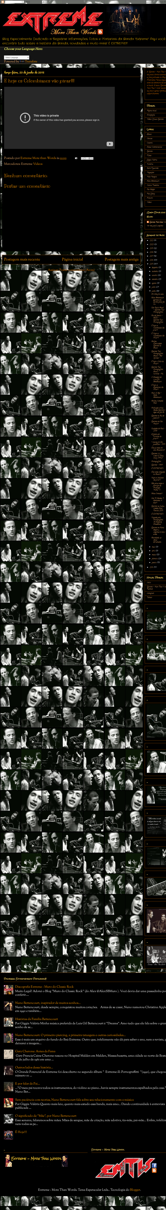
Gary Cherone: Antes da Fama (35, 1051)
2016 (152, 260)
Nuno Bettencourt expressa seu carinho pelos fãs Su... (158, 301)
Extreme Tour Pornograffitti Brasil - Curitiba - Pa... (157, 370)
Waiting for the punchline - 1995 (158, 443)
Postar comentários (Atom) (77, 270)
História (150, 164)
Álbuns (149, 134)
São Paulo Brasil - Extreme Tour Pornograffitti (157, 310)
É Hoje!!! (21, 1132)
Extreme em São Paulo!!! (157, 422)
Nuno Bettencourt (153, 181)
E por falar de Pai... (27, 1084)
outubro (155, 275)
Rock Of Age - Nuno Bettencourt (156, 395)
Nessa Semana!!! (156, 493)
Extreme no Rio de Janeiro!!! (157, 417)
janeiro (154, 562)
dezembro (155, 267)
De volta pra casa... (157, 294)
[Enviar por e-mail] (82, 158)
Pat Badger (151, 189)
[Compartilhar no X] (87, 158)
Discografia (151, 115)
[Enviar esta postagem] (75, 158)
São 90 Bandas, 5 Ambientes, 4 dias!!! (157, 500)
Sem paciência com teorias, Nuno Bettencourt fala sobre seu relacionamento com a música (74, 1100)
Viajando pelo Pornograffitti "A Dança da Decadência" (157, 521)
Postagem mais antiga (122, 259)
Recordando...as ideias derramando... (156, 540)
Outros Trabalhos (153, 185)
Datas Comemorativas (154, 147)
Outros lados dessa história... (34, 1067)
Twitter (149, 597)
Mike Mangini (152, 177)
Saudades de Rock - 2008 (158, 429)
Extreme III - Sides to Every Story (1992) (157, 455)
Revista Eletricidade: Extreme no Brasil (156, 344)
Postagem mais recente (22, 259)
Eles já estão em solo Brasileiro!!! (158, 449)
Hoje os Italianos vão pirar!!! (157, 478)
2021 (152, 240)
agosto (154, 283)
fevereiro (155, 558)
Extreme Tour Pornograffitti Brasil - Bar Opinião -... (157, 354)
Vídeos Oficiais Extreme (155, 119)
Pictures (150, 198)
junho (154, 291)
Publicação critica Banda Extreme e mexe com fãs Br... (158, 410)
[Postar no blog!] (84, 158)
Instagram (150, 593)
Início (149, 582)
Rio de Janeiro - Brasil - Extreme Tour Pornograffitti (157, 318)
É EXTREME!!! (157, 468)
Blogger (135, 1190)
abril (153, 551)
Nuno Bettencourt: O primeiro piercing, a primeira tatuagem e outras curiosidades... (70, 1035)
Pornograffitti (156, 461)
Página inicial (72, 259)
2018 (152, 252)
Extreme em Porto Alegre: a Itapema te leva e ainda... (158, 531)
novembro (155, 271)
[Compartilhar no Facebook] (89, 158)
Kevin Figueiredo (152, 168)
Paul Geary (151, 193)
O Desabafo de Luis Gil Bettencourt (156, 379)
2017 (152, 256)
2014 (152, 567)
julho (154, 287)
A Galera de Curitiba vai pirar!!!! (156, 436)
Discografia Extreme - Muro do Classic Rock (44, 987)
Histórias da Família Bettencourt (36, 1019)
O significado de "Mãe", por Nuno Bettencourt (45, 1116)
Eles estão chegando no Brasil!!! (158, 473)
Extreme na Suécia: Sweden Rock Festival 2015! (157, 508)
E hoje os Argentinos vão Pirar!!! (157, 387)
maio (154, 547)
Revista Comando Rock (157, 402)
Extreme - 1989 (157, 465)
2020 (152, 244)
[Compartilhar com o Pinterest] (92, 158)
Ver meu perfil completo (155, 226)
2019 (152, 248)
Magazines (150, 172)
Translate (31, 61)
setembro (155, 279)
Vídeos (37, 164)
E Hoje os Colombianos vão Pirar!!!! (157, 335)
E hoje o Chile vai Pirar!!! (157, 362)
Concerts (150, 143)
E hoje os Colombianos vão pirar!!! (157, 328)
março (154, 554)
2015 (152, 264)
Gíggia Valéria (152, 160)
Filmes (149, 155)
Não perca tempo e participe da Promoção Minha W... (157, 486)
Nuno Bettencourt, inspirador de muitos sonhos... (48, 1003)
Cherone (149, 138)
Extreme (150, 151)
